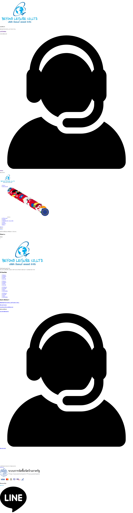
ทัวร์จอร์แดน (19, 192)
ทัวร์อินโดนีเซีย (5, 291)
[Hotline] (66, 168)
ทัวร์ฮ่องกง (20, 193)
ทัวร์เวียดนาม (33, 200)
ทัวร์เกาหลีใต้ (29, 198)
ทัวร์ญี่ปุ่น (3, 277)
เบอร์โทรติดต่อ (3, 31)
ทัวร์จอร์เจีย (4, 288)
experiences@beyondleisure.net (6, 307)
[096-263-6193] (66, 446)
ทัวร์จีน (24, 195)
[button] (67, 186)
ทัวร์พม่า (36, 202)
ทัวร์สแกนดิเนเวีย (18, 191)
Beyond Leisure (3, 304)
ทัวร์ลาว (34, 201)
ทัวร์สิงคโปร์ (31, 199)
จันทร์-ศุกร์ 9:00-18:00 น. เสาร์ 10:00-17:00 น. (9, 302)
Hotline (1, 170)
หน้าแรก (1, 226)
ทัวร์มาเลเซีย (11, 187)
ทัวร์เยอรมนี (15, 190)
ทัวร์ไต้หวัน (23, 194)
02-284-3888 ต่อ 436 (4, 311)
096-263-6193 (3, 448)
